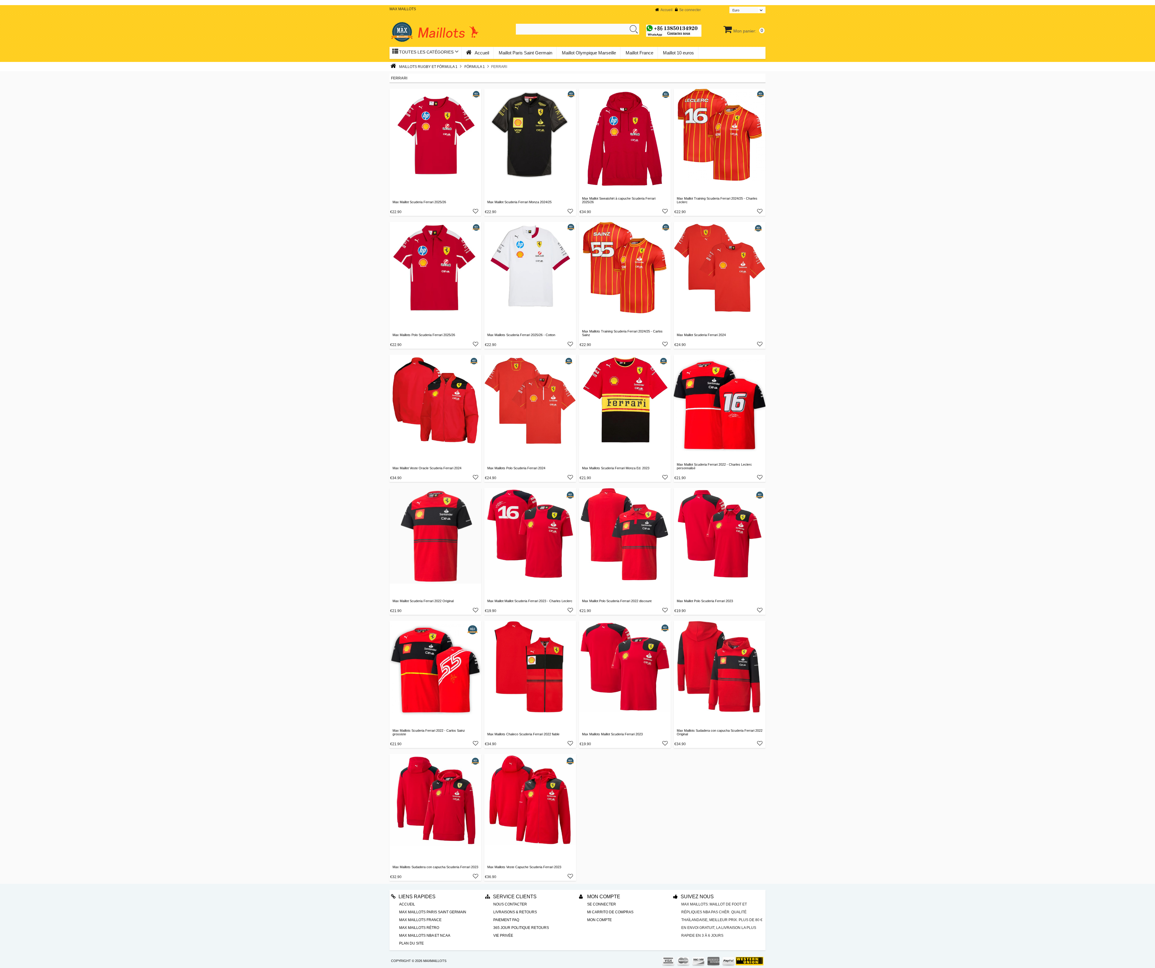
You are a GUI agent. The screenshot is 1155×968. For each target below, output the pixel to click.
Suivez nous (697, 896)
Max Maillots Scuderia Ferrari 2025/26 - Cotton (521, 335)
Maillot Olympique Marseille (589, 52)
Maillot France (639, 52)
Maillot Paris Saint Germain (525, 52)
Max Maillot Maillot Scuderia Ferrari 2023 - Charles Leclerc (529, 601)
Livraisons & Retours (515, 912)
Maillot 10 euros (678, 52)
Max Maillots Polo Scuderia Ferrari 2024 (516, 468)
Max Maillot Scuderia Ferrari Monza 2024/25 (519, 202)
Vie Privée (503, 935)
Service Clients (515, 896)
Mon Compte (603, 896)
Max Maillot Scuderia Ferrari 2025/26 (419, 202)
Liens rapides (417, 896)
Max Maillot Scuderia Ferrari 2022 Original (423, 601)
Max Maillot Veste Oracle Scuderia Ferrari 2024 (427, 468)
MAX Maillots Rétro (419, 928)
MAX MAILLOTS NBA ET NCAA (424, 935)
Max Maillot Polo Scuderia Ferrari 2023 (705, 601)
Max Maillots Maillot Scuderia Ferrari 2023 (612, 734)
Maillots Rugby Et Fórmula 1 (428, 67)
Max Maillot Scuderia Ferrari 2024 (701, 335)
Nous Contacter (510, 904)
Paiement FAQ (506, 920)
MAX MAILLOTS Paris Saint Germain (432, 912)
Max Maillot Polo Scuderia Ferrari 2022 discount (616, 601)
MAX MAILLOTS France (420, 920)
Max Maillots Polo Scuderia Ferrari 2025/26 (424, 335)
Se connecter (690, 10)
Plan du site (411, 943)
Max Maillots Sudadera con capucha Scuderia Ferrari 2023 (435, 867)
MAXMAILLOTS (434, 961)
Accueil (667, 10)
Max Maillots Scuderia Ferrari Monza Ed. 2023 (615, 468)
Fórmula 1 (474, 67)
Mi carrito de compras (610, 912)
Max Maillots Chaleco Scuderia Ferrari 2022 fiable (523, 734)
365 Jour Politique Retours (521, 928)
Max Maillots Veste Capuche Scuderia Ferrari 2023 (524, 867)
